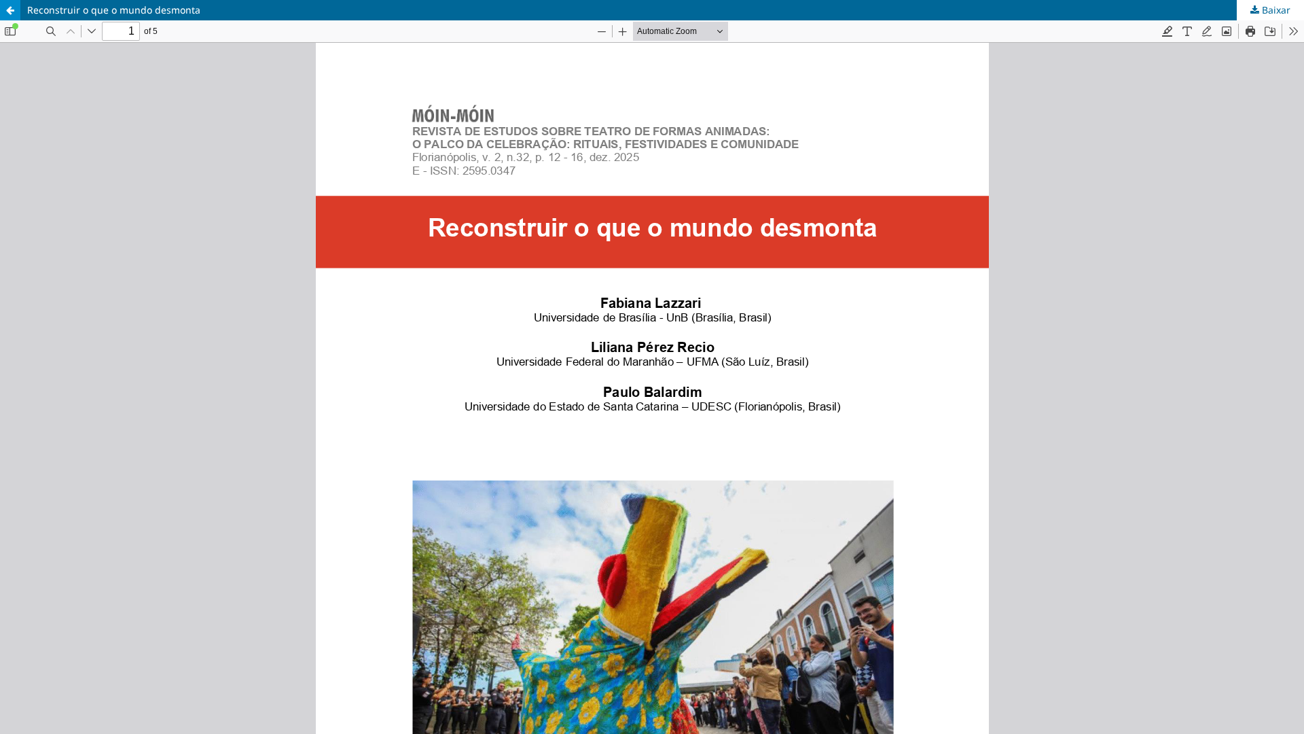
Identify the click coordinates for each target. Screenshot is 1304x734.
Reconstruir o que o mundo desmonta (113, 9)
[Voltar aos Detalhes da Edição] (10, 10)
